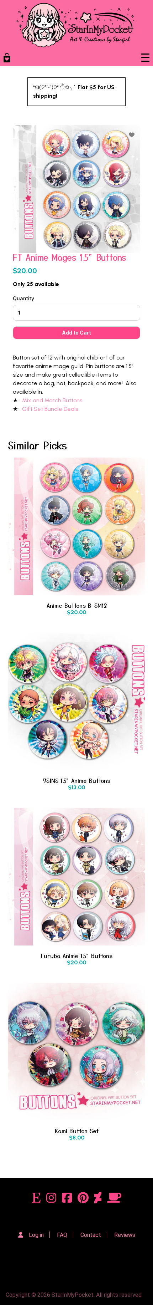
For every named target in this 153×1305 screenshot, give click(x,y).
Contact (90, 1235)
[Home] (75, 25)
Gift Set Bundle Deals (50, 409)
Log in (36, 1235)
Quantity (23, 298)
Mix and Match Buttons (53, 400)
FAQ (62, 1235)
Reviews (124, 1235)
